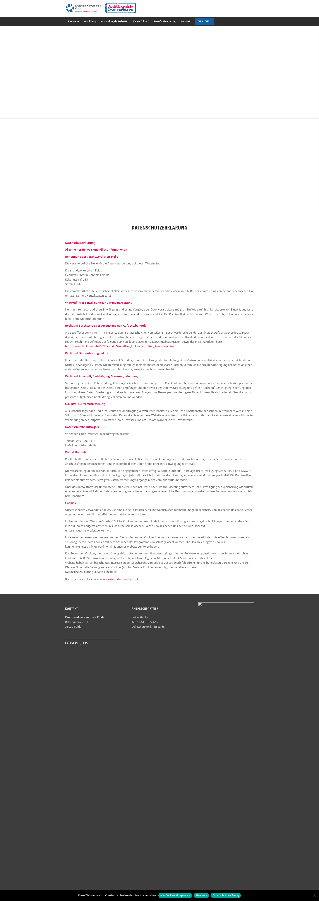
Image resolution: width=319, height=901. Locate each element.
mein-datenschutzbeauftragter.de (121, 579)
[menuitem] (73, 21)
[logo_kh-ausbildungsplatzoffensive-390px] (100, 8)
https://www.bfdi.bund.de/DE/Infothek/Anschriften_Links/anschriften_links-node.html (119, 346)
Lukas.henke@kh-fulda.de (148, 626)
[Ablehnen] (314, 895)
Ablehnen (201, 895)
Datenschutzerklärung (225, 895)
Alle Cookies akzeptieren (175, 895)
